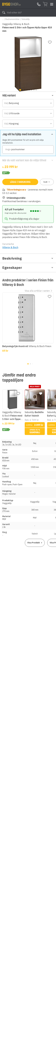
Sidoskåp (26, 19)
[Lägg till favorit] (50, 42)
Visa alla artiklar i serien (37, 290)
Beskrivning (12, 258)
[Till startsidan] (11, 4)
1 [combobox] (45, 182)
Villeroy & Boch (10, 247)
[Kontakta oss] (39, 4)
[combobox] (28, 103)
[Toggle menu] (52, 4)
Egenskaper (12, 267)
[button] (28, 95)
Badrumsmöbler (12, 19)
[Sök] (3, 12)
